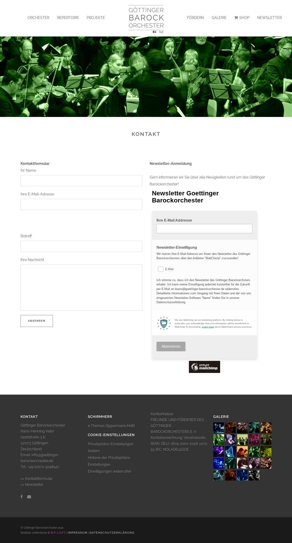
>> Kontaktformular (37, 478)
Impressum (77, 532)
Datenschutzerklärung (111, 532)
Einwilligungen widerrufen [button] (109, 471)
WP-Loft (58, 532)
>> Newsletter (32, 484)
